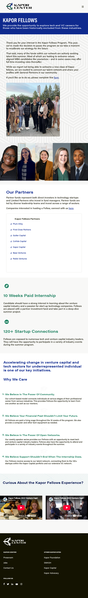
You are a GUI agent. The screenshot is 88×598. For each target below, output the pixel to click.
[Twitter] (8, 585)
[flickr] (21, 585)
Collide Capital (19, 241)
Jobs (5, 562)
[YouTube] (17, 585)
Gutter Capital (19, 235)
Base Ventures (19, 253)
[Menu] (82, 6)
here (71, 208)
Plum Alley (18, 224)
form (56, 77)
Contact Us (8, 567)
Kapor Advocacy (51, 573)
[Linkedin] (12, 585)
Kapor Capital (19, 247)
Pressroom (8, 557)
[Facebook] (4, 585)
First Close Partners (22, 229)
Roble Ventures (20, 258)
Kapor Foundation (52, 557)
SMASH (47, 562)
